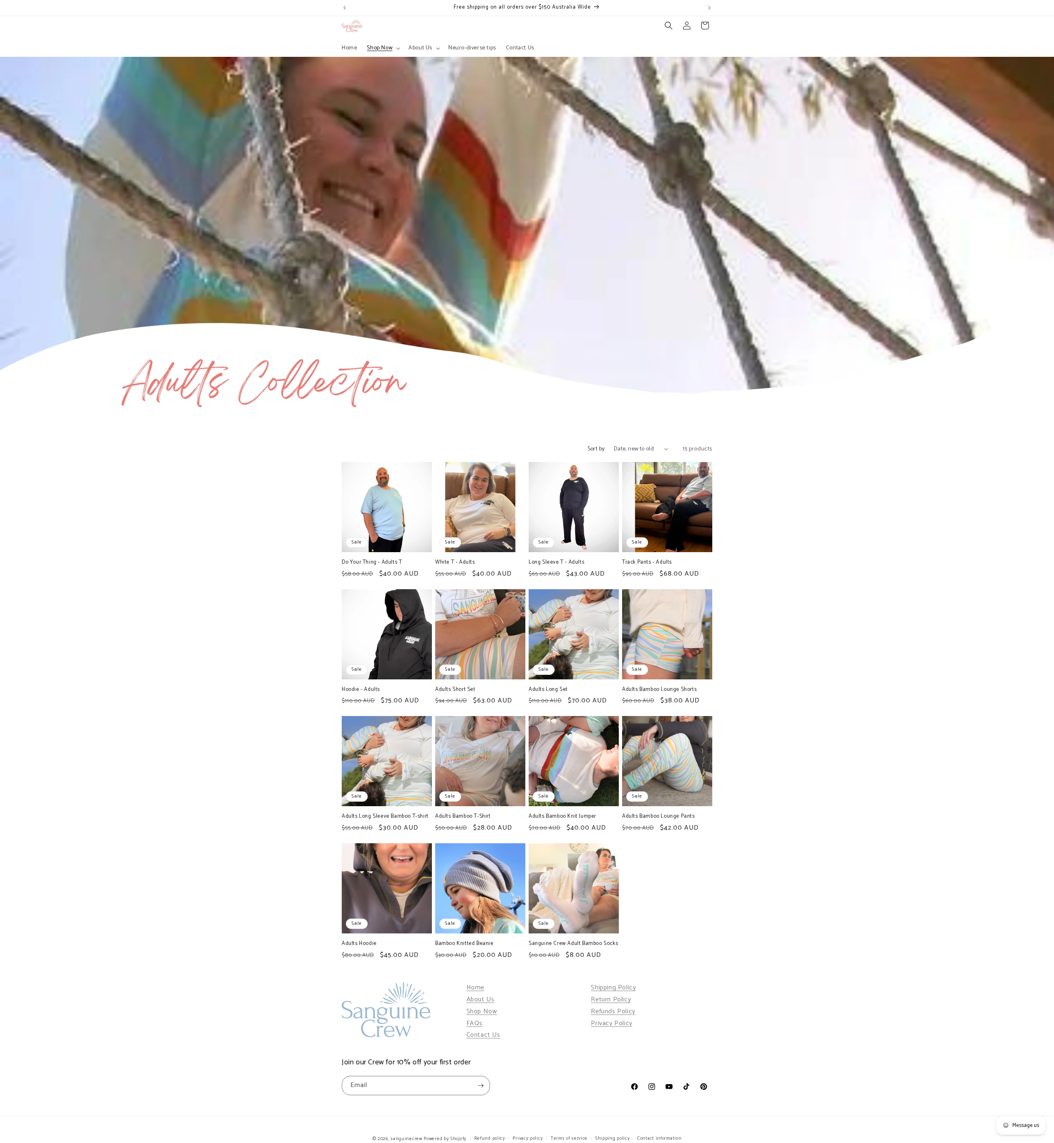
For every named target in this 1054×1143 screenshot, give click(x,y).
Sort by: (597, 449)
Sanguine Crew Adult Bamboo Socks (573, 943)
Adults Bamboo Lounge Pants (658, 816)
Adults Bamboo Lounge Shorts (659, 689)
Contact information (659, 1138)
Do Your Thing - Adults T (372, 562)
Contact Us (483, 1034)
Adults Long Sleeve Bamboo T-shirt (385, 816)
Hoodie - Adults (361, 689)
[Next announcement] (709, 8)
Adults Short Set (455, 689)
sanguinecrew (406, 1139)
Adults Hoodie (359, 943)
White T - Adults (455, 562)
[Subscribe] (480, 1085)
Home (475, 987)
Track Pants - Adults (647, 562)
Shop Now (481, 1011)
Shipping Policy (613, 987)
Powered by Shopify (445, 1139)
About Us (480, 999)
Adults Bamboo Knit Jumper (562, 816)
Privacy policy (528, 1138)
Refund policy (489, 1138)
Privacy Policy (611, 1023)
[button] (382, 48)
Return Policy (611, 999)
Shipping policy (612, 1138)
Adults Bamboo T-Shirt (463, 816)
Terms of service (569, 1138)
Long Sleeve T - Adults (556, 562)
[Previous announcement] (345, 8)
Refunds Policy (613, 1011)
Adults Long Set (548, 689)
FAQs (474, 1023)
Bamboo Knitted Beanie (464, 943)
